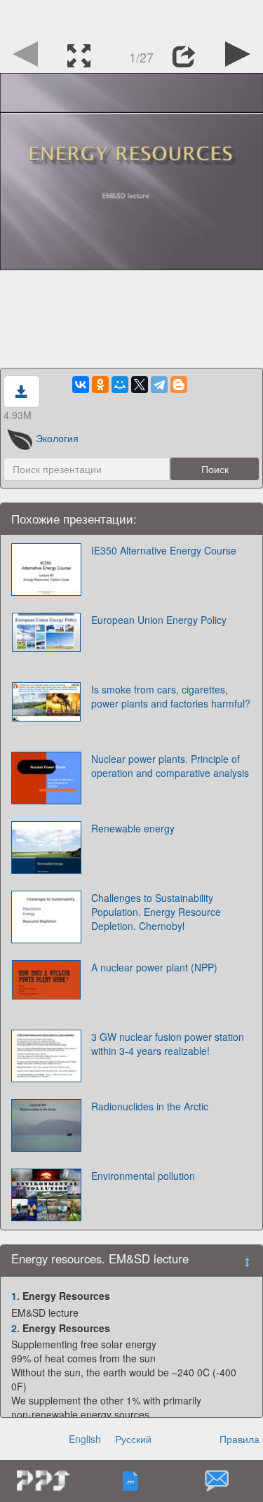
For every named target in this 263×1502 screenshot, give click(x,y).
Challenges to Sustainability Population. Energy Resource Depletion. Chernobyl (156, 912)
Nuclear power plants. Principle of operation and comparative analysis (170, 766)
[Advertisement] (132, 17)
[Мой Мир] (120, 384)
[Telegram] (159, 384)
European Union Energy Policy (159, 620)
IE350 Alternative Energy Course (163, 550)
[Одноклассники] (100, 384)
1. (15, 1296)
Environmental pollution (143, 1176)
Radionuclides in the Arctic (149, 1106)
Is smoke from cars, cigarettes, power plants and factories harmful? (170, 696)
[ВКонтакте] (80, 384)
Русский (133, 1439)
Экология (57, 438)
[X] (139, 384)
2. (15, 1328)
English (85, 1439)
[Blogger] (178, 384)
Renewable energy (133, 828)
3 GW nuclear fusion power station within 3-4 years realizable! (167, 1044)
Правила (239, 1439)
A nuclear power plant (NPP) (154, 967)
